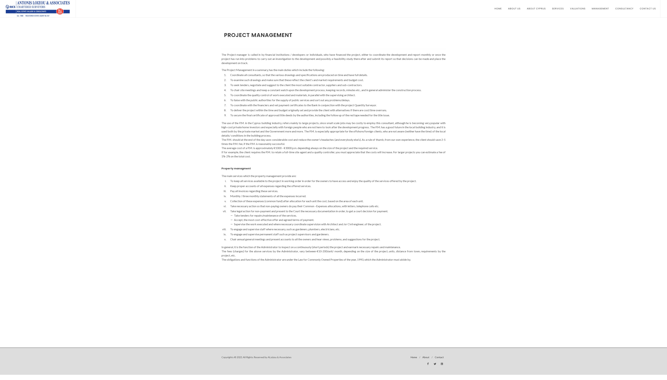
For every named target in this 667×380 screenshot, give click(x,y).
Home (498, 8)
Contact (439, 357)
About (425, 357)
